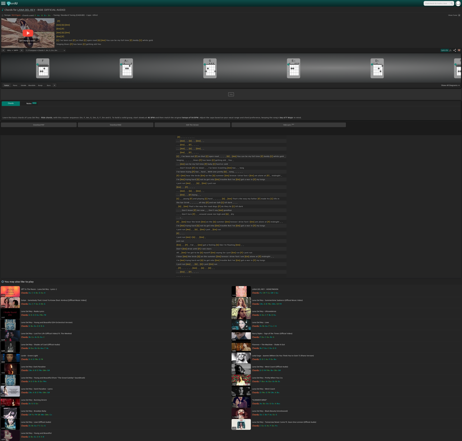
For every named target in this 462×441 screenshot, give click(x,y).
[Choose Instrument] (54, 85)
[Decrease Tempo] (3, 50)
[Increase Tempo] (22, 50)
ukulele (23, 85)
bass (49, 85)
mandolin (31, 85)
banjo (40, 85)
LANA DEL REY (26, 9)
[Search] (451, 3)
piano (15, 85)
